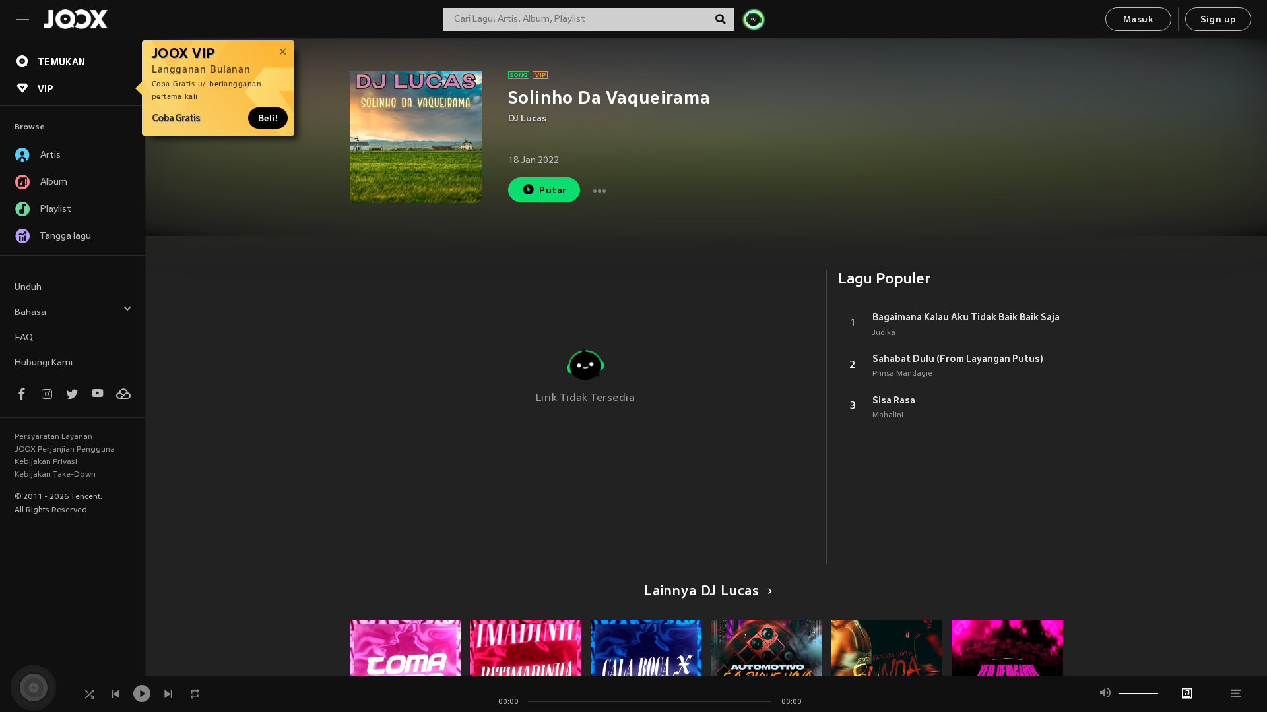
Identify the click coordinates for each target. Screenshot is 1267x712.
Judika (883, 333)
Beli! (268, 118)
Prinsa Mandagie (902, 374)
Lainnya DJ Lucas (702, 592)
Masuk (1138, 20)
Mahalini (887, 415)
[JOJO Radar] (753, 19)
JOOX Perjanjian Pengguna (65, 449)
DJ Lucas (527, 119)
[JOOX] (75, 19)
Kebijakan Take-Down (55, 474)
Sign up (1218, 20)
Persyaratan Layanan (53, 437)
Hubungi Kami (44, 363)
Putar (552, 191)
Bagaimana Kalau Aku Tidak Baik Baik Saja (966, 317)
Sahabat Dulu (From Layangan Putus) (957, 358)
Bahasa (30, 313)
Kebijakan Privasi (46, 462)
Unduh (28, 288)
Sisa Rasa (893, 400)
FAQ (24, 338)
